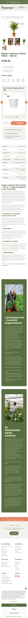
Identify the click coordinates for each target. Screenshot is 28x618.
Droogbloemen (18, 552)
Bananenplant (18, 562)
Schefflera (17, 568)
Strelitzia (17, 569)
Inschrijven (14, 533)
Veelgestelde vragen (6, 566)
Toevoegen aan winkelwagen (19, 123)
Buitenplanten (18, 548)
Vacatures (3, 554)
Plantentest (4, 563)
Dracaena (17, 563)
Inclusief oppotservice (10, 117)
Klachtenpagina (5, 562)
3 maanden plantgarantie (15, 2)
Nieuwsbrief (4, 549)
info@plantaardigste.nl (6, 580)
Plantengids (4, 552)
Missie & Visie (4, 551)
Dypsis (16, 565)
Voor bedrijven (4, 555)
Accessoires (17, 546)
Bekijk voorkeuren (14, 613)
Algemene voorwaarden (16, 616)
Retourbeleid (4, 565)
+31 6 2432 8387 (5, 579)
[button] (26, 588)
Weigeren (14, 609)
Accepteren (14, 605)
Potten (16, 551)
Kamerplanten (8, 16)
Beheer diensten (13, 601)
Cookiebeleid (8, 616)
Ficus (16, 566)
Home (2, 16)
